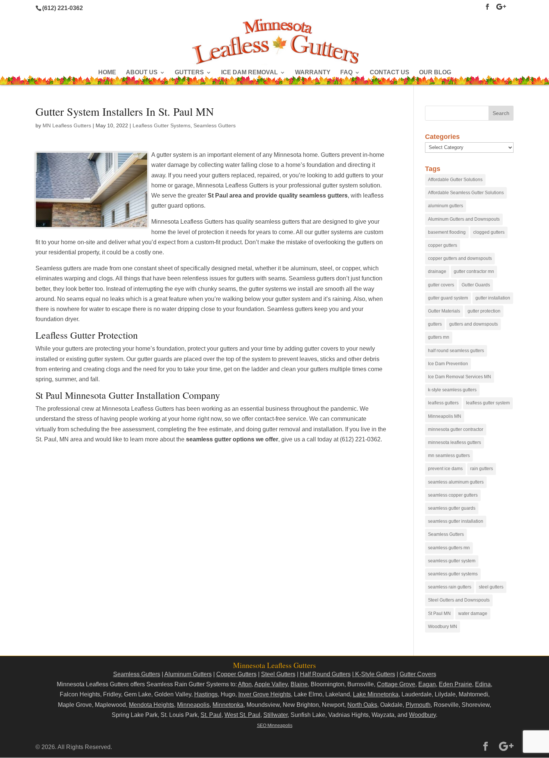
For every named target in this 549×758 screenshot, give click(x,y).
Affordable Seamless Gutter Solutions (466, 192)
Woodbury (422, 715)
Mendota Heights (151, 705)
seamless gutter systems (453, 574)
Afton (245, 684)
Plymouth (418, 705)
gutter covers (441, 285)
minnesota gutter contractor (455, 429)
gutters (435, 324)
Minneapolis (193, 705)
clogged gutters (489, 232)
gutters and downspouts (473, 324)
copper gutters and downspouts (460, 258)
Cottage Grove (396, 684)
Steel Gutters (278, 674)
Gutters (189, 72)
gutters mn (438, 337)
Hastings (206, 694)
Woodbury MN (442, 626)
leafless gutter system (488, 403)
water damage (472, 613)
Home (107, 72)
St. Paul (211, 715)
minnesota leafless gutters (454, 442)
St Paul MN (439, 613)
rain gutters (481, 468)
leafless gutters (443, 403)
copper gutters (442, 245)
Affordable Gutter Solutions (455, 179)
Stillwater (275, 715)
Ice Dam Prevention (448, 363)
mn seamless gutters (449, 455)
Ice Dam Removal (249, 72)
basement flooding (447, 232)
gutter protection (484, 311)
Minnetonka (228, 705)
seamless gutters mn (449, 547)
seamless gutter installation (455, 521)
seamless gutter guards (451, 508)
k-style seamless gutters (452, 389)
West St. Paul (242, 715)
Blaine (299, 684)
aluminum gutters (445, 205)
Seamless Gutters (214, 125)
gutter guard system (448, 298)
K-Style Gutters (374, 674)
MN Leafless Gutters (67, 125)
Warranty (313, 72)
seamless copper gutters (453, 495)
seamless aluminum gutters (456, 482)
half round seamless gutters (456, 350)
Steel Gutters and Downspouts (459, 600)
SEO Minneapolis (274, 725)
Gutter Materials (444, 311)
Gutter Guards (476, 285)
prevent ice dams (445, 468)
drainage (437, 271)
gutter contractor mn (474, 271)
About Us (142, 72)
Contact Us (389, 72)
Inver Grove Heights (264, 694)
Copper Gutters (236, 674)
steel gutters (491, 587)
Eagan (427, 684)
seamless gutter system (451, 560)
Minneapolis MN (444, 416)
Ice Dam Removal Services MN (459, 376)
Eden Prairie (455, 684)
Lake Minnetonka (375, 694)
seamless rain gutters (449, 587)
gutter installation (492, 298)
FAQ (346, 72)
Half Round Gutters (325, 674)
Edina (483, 684)
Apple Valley (271, 684)
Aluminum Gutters (188, 674)
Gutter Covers (418, 674)
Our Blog (435, 72)
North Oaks (362, 705)
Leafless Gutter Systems (161, 125)
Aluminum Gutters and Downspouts (464, 219)
